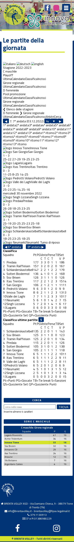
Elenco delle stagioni (19, 109)
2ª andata (22, 125)
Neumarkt (32, 242)
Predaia (28, 200)
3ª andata (35, 125)
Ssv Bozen (10, 446)
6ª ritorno (44, 136)
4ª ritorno (18, 136)
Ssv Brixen (33, 227)
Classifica (31, 78)
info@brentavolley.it (20, 511)
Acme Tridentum (13, 439)
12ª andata (19, 132)
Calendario (18, 78)
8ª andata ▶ (36, 247)
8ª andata (31, 129)
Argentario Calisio (14, 464)
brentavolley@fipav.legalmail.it (52, 511)
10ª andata (58, 129)
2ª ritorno (61, 132)
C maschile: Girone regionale (37, 428)
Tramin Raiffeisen (48, 216)
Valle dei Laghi (40, 181)
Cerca (57, 116)
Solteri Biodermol (47, 212)
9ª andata (44, 129)
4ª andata (48, 125)
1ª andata (9, 125)
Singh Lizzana (40, 197)
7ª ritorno (57, 136)
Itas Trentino (39, 166)
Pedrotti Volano (44, 178)
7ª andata (18, 129)
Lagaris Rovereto (13, 435)
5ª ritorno (31, 136)
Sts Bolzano (11, 460)
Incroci (41, 78)
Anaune (9, 457)
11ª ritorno (46, 140)
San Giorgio (35, 151)
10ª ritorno (32, 140)
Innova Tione (38, 148)
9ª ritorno (18, 140)
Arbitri (50, 116)
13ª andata (34, 132)
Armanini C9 (11, 449)
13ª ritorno (19, 144)
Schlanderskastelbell (52, 231)
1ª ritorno (48, 132)
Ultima (7, 78)
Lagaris (27, 163)
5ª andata (61, 125)
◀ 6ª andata (13, 247)
